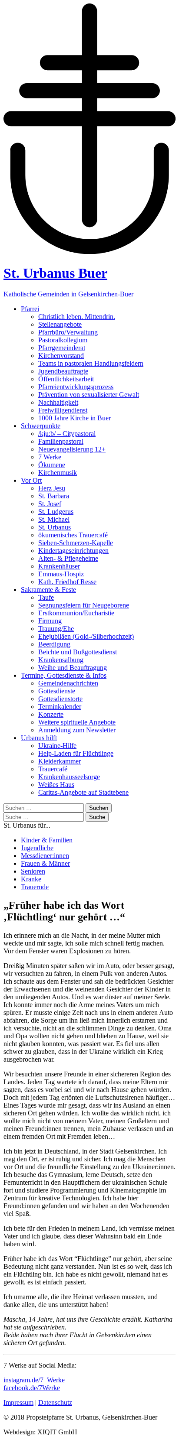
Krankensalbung (60, 659)
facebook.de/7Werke (31, 1387)
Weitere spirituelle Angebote (77, 722)
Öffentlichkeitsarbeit (66, 379)
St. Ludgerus (55, 511)
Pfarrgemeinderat (61, 347)
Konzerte (50, 714)
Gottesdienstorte (60, 698)
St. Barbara (53, 496)
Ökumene (51, 464)
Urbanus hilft (39, 737)
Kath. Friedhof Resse (67, 581)
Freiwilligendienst (62, 410)
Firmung (50, 620)
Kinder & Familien (47, 840)
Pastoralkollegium (62, 340)
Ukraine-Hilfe (57, 745)
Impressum (18, 1402)
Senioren (33, 871)
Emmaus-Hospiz (61, 574)
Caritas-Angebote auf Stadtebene (83, 792)
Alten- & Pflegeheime (68, 558)
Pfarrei (30, 308)
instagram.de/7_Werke (34, 1380)
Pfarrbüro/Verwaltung (68, 332)
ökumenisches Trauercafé (73, 535)
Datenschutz (55, 1402)
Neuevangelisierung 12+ (72, 449)
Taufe (46, 597)
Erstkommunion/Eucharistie (76, 613)
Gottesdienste (56, 691)
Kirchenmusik (57, 472)
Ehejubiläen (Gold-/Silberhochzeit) (86, 636)
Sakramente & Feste (48, 589)
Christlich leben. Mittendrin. (76, 316)
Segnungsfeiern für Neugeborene (83, 605)
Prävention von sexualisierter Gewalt (88, 394)
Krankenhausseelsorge (69, 776)
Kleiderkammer (59, 761)
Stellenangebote (60, 324)
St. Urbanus (54, 527)
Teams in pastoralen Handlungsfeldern (90, 363)
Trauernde (35, 886)
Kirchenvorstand (61, 355)
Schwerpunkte (40, 425)
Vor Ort (31, 480)
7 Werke (49, 457)
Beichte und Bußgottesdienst (77, 652)
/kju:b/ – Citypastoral (67, 433)
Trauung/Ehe (56, 628)
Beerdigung (54, 644)
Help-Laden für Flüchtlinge (75, 753)
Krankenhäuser (59, 566)
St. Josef (49, 503)
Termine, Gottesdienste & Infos (63, 675)
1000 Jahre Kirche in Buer (74, 418)
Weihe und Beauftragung (72, 667)
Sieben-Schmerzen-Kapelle (75, 542)
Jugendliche (37, 848)
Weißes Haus (56, 784)
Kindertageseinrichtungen (73, 550)
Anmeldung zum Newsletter (77, 730)
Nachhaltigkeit (58, 402)
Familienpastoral (60, 441)
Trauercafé (52, 769)
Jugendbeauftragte (63, 371)
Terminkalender (59, 706)
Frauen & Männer (45, 863)
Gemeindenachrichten (68, 683)
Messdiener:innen (45, 855)
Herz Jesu (51, 488)
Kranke (31, 879)
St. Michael (54, 519)
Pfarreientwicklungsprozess (75, 386)
